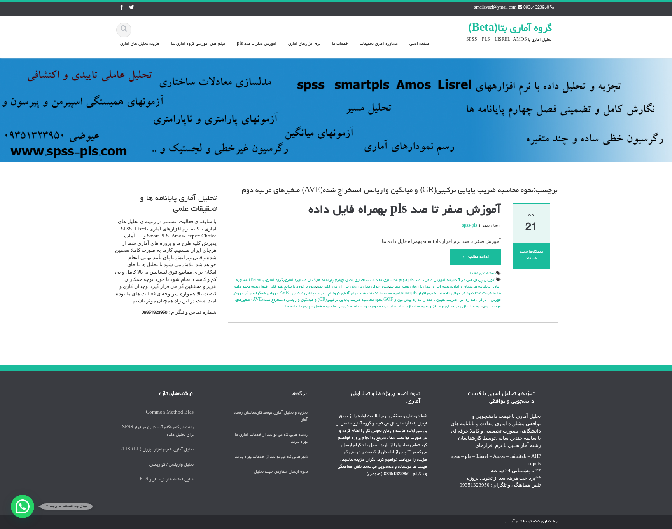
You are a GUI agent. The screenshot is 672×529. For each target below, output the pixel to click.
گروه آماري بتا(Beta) (510, 29)
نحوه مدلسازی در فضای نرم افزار (456, 306)
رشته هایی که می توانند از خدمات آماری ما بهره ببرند (271, 438)
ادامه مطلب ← (475, 257)
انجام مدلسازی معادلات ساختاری (381, 280)
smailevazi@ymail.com (495, 7)
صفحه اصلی (419, 43)
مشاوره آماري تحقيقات (379, 43)
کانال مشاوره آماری (300, 280)
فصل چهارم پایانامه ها (335, 280)
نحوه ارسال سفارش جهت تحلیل (281, 472)
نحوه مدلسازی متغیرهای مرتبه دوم (400, 306)
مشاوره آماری (461, 287)
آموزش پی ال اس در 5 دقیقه (471, 280)
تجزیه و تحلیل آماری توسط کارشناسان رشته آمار (271, 416)
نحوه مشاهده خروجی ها (352, 306)
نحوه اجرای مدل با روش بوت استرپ (419, 287)
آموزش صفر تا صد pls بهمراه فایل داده (404, 210)
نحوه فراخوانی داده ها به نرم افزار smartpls (437, 293)
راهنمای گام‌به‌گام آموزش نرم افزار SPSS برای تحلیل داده (158, 431)
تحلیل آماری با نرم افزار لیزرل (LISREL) (157, 449)
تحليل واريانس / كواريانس (171, 464)
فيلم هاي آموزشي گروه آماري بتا (198, 43)
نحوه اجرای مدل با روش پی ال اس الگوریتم (353, 287)
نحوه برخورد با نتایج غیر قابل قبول (287, 287)
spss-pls (469, 225)
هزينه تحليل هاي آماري (139, 43)
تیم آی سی (513, 521)
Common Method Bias (170, 412)
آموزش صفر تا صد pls (256, 43)
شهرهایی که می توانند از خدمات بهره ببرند (271, 456)
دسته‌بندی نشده (483, 273)
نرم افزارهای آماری (304, 43)
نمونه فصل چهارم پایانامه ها (308, 306)
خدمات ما (340, 43)
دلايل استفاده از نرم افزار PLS (167, 479)
